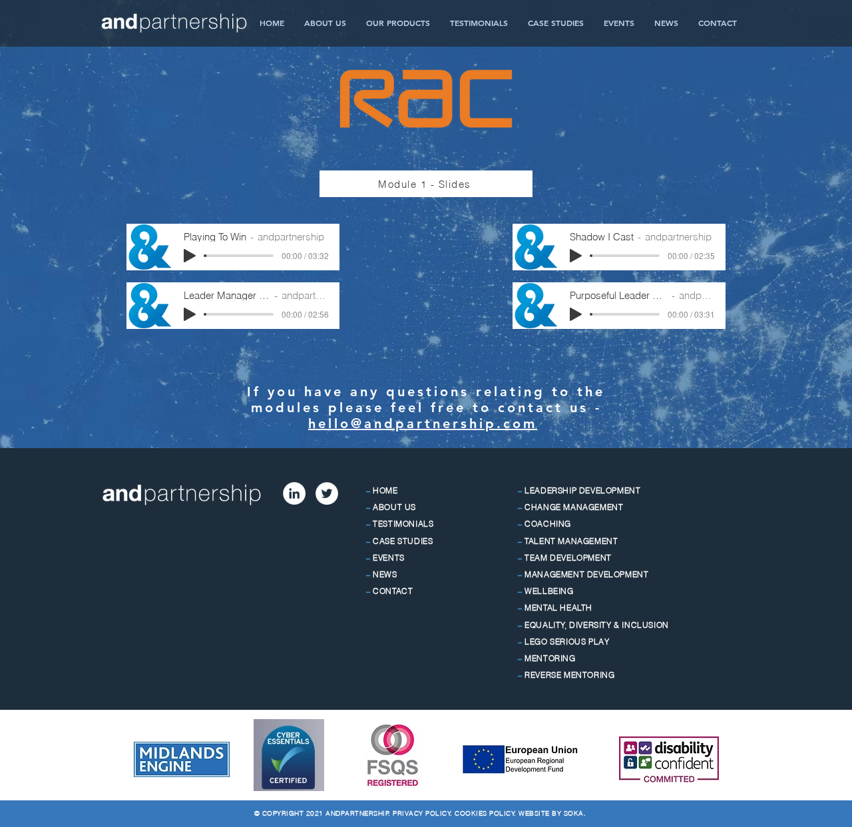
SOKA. (575, 813)
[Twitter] (327, 493)
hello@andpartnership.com (422, 423)
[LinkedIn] (294, 493)
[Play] (190, 255)
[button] (398, 23)
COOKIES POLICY (485, 813)
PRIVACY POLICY (422, 813)
